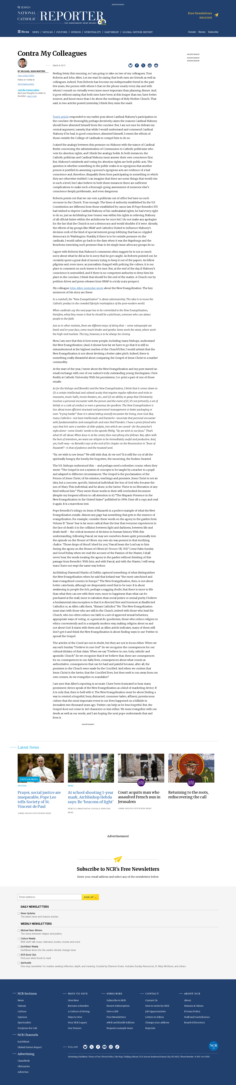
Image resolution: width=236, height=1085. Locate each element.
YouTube (104, 1047)
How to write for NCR (157, 1005)
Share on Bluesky (130, 65)
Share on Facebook (137, 65)
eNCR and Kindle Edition (121, 1022)
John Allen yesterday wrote (86, 288)
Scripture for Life (27, 1028)
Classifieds (24, 1060)
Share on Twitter (143, 65)
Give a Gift (112, 1011)
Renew (201, 32)
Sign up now (205, 17)
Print (156, 65)
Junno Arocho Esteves (29, 813)
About (187, 1000)
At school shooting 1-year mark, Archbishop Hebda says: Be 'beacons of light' (91, 797)
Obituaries (24, 1066)
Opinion (76, 32)
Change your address (157, 1022)
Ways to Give (75, 1017)
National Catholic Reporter (213, 1046)
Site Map (118, 1057)
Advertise (23, 1072)
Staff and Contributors (197, 1017)
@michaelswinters (26, 84)
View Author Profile (26, 75)
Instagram (111, 1047)
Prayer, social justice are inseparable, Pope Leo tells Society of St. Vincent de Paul (39, 799)
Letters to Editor (154, 1017)
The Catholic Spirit (97, 809)
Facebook (98, 1047)
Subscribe (213, 32)
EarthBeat (112, 32)
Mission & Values (193, 1005)
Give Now (73, 1000)
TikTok (117, 1047)
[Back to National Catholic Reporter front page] (62, 18)
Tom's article (61, 116)
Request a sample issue (120, 1028)
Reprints (150, 1028)
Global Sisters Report (137, 32)
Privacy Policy (192, 1011)
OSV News (46, 813)
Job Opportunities (155, 1011)
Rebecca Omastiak (77, 809)
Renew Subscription (118, 1005)
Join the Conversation (28, 90)
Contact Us (151, 1000)
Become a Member (78, 1005)
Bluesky (85, 1047)
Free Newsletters (116, 1017)
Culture (61, 32)
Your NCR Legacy (77, 1022)
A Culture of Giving (79, 1011)
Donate (192, 32)
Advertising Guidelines (77, 1057)
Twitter (92, 1047)
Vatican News (29, 779)
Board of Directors (194, 1022)
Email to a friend (150, 65)
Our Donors (74, 1028)
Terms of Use (94, 1057)
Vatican (48, 32)
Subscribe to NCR (116, 1000)
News (35, 32)
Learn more (32, 96)
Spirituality (92, 32)
